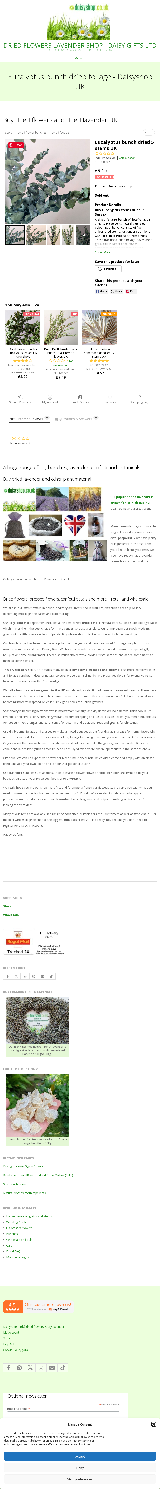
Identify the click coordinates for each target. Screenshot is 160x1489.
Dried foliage (60, 132)
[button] (154, 1424)
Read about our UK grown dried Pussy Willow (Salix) (38, 1175)
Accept (80, 1456)
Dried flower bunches (32, 132)
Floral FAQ (13, 1251)
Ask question (127, 158)
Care (9, 1245)
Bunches (12, 1234)
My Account (50, 402)
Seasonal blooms (14, 1184)
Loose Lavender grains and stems (29, 1216)
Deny (80, 1468)
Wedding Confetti (18, 1222)
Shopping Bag (139, 402)
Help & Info (11, 1344)
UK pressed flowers (19, 1228)
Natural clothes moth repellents (24, 1193)
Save (18, 145)
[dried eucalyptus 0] (15, 235)
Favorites (110, 402)
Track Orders (80, 402)
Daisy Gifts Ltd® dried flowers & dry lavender (33, 1327)
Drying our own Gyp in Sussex (23, 1166)
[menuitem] (146, 132)
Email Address (18, 1409)
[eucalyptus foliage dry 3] (68, 235)
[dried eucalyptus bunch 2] (54, 235)
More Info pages (17, 1257)
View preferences (80, 1479)
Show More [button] (103, 252)
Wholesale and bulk (19, 1240)
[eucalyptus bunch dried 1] (36, 235)
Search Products (20, 402)
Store (8, 132)
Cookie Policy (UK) (15, 1350)
